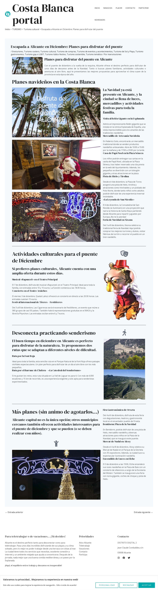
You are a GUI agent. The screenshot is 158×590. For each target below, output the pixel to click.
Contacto (130, 8)
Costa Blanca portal (43, 13)
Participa (83, 554)
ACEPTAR (146, 585)
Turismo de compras (66, 51)
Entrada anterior (14, 512)
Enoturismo (17, 51)
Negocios (107, 8)
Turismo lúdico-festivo (55, 54)
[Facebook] (124, 558)
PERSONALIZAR (107, 585)
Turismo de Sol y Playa (124, 51)
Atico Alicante (85, 542)
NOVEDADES (100, 20)
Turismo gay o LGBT (34, 54)
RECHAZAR (128, 585)
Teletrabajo (84, 545)
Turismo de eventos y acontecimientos (95, 51)
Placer (119, 8)
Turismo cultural (48, 51)
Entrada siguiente (143, 512)
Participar (143, 8)
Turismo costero (31, 51)
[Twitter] (129, 558)
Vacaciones (84, 548)
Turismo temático (94, 54)
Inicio (97, 8)
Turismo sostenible (76, 54)
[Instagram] (119, 558)
